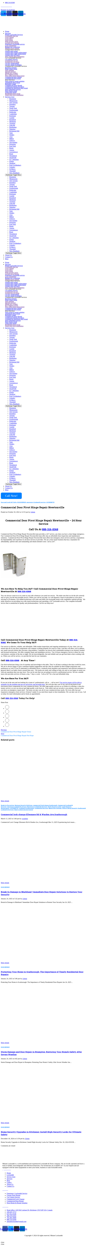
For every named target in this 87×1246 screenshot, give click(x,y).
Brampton (12, 99)
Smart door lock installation (14, 95)
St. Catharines (14, 159)
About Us (8, 486)
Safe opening (9, 70)
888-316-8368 (50, 529)
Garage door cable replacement (15, 54)
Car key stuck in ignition (13, 65)
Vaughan (12, 123)
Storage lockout (10, 72)
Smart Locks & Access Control (23, 809)
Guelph (11, 118)
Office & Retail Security (69, 808)
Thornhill (12, 171)
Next (2, 734)
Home (7, 262)
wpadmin (25, 819)
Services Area (9, 328)
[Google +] (7, 722)
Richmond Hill (14, 131)
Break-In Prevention (7, 805)
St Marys (12, 169)
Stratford (12, 163)
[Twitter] (7, 708)
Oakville (12, 125)
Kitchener (12, 116)
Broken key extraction (12, 47)
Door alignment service (13, 89)
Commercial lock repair (13, 78)
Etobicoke (12, 112)
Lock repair (9, 40)
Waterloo (12, 129)
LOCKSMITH (50, 502)
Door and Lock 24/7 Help (9, 502)
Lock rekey (9, 39)
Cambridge (13, 114)
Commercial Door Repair (13, 85)
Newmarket (13, 142)
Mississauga (13, 101)
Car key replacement (12, 63)
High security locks (11, 41)
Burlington (13, 127)
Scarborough (13, 110)
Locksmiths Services (41, 808)
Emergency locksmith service (15, 44)
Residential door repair (12, 93)
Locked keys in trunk (12, 62)
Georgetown (13, 152)
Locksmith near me (11, 36)
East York (12, 146)
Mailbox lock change (12, 48)
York (11, 133)
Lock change (9, 37)
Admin (32, 512)
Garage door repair (11, 51)
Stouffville (12, 158)
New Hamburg (14, 173)
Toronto (12, 106)
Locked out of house (12, 43)
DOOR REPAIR (21, 502)
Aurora (11, 150)
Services (8, 264)
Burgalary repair (10, 84)
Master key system (11, 73)
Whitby (11, 135)
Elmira (11, 161)
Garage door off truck (12, 55)
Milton (11, 139)
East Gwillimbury (15, 165)
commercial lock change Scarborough (45, 805)
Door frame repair (11, 91)
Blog (6, 490)
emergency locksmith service (36, 502)
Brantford (12, 120)
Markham (12, 121)
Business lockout (10, 67)
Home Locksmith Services (14, 35)
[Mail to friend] (7, 726)
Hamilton (12, 104)
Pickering (12, 144)
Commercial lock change (13, 77)
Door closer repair (11, 69)
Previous (4, 730)
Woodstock (13, 156)
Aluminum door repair (12, 83)
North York (13, 108)
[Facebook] (7, 713)
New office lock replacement (14, 76)
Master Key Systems (55, 808)
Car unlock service (11, 59)
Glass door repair (11, 92)
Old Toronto (13, 102)
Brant (11, 154)
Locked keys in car (11, 61)
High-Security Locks (54, 807)
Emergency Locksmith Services (37, 807)
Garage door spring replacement (16, 52)
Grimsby (12, 167)
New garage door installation (14, 56)
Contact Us (9, 488)
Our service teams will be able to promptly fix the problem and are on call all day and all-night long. (41, 683)
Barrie (11, 148)
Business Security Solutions (23, 805)
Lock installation (10, 46)
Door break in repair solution (14, 81)
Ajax (11, 137)
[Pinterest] (7, 717)
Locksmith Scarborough (26, 808)
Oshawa (12, 140)
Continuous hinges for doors (14, 87)
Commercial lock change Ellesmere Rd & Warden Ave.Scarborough (34, 814)
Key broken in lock (11, 74)
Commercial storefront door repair (16, 88)
